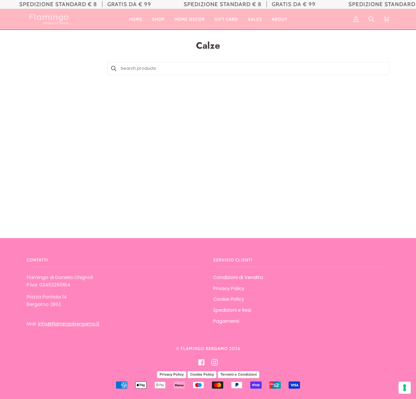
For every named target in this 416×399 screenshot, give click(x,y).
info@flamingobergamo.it (68, 323)
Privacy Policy (228, 288)
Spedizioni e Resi (232, 310)
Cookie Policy (228, 299)
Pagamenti (226, 321)
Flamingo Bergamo (204, 348)
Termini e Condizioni (238, 374)
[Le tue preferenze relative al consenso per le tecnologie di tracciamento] (404, 387)
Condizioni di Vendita (238, 277)
